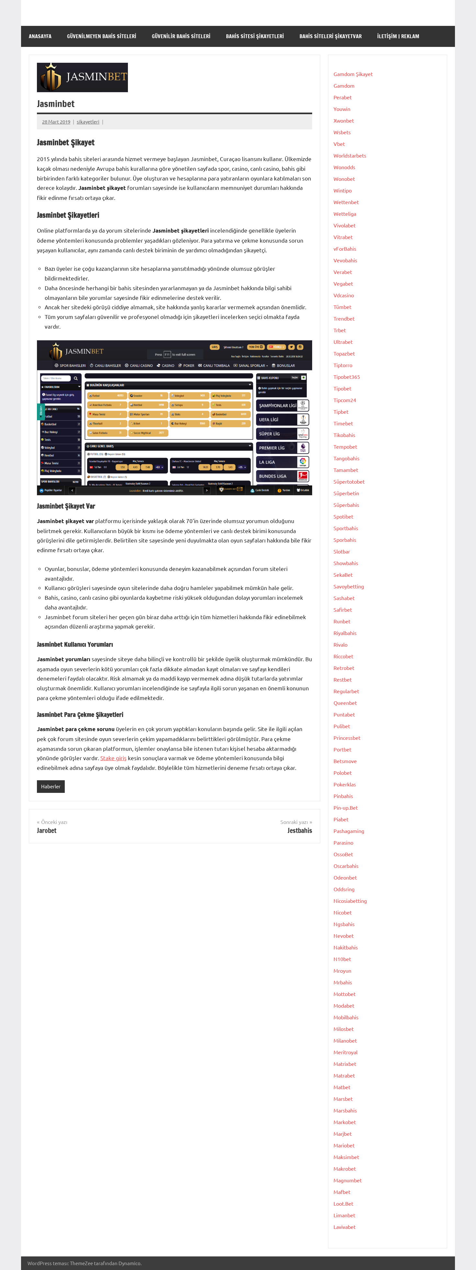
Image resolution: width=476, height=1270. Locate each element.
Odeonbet (345, 877)
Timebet (343, 423)
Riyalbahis (345, 633)
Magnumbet (348, 1180)
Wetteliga (345, 213)
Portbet (342, 749)
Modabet (344, 1005)
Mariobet (344, 1145)
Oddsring (344, 889)
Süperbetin (346, 493)
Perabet (343, 97)
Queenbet (345, 702)
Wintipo (343, 190)
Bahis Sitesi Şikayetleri (255, 36)
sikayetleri (88, 121)
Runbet (342, 621)
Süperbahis (346, 504)
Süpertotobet (349, 481)
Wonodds (344, 167)
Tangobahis (346, 458)
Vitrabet (343, 237)
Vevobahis (345, 260)
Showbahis (346, 563)
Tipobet (342, 388)
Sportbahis (346, 528)
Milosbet (344, 1028)
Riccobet (343, 656)
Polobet (343, 772)
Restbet (343, 679)
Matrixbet (345, 1063)
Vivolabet (345, 225)
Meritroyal (345, 1052)
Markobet (345, 1122)
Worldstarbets (350, 155)
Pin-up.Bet (346, 807)
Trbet (340, 330)
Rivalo (340, 644)
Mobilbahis (346, 1017)
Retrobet (344, 667)
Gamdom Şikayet (353, 74)
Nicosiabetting (350, 900)
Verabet (343, 271)
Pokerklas (345, 784)
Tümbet (342, 306)
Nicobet (343, 912)
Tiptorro (343, 365)
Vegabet (343, 283)
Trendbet (344, 318)
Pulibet (342, 726)
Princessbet (347, 737)
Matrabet (344, 1075)
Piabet (341, 819)
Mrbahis (343, 982)
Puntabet (344, 714)
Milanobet (345, 1040)
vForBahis (345, 248)
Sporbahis (345, 539)
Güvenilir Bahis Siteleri (181, 36)
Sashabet (344, 598)
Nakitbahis (346, 947)
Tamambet (346, 469)
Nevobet (344, 935)
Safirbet (343, 609)
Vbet (339, 143)
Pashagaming (349, 830)
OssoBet (343, 854)
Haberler (51, 786)
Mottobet (345, 994)
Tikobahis (344, 435)
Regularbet (346, 691)
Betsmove (345, 761)
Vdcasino (344, 295)
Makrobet (345, 1168)
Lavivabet (345, 1226)
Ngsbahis (344, 924)
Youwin (342, 108)
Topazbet (344, 353)
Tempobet (345, 446)
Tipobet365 (347, 376)
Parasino (343, 842)
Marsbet (343, 1098)
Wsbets (342, 132)
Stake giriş (113, 757)
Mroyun (342, 970)
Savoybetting (349, 586)
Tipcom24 (345, 400)
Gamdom (344, 85)
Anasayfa (40, 36)
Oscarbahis (346, 865)
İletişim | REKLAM (398, 36)
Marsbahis (345, 1110)
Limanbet (344, 1215)
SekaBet (343, 574)
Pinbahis (343, 796)
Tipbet (341, 411)
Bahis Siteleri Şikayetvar (331, 36)
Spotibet (343, 516)
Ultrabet (343, 341)
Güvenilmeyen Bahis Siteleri (101, 36)
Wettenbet (346, 202)
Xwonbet (344, 120)
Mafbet (342, 1191)
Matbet (342, 1087)
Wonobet (344, 178)
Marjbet (343, 1133)
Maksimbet (346, 1157)
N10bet (342, 959)
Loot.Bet (343, 1203)
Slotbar (342, 551)
